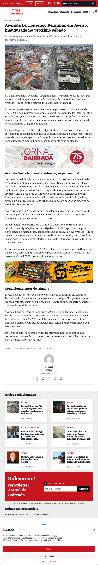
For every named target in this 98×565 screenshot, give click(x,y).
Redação (49, 367)
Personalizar (49, 556)
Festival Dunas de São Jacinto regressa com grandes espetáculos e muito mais (32, 410)
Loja (30, 3)
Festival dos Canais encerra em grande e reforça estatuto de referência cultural (77, 410)
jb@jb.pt (49, 370)
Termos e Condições (49, 562)
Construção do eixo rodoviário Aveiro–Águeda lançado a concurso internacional (78, 435)
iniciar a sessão (18, 514)
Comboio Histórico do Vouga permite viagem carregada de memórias (78, 459)
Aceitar (49, 549)
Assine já (20, 3)
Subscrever (83, 489)
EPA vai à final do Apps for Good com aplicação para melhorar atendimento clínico (32, 435)
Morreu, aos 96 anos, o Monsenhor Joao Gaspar (32, 459)
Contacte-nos (8, 3)
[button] (94, 529)
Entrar (39, 3)
